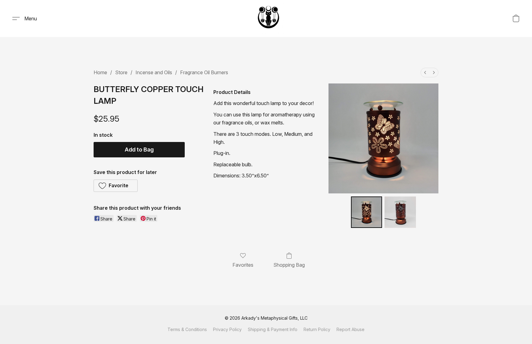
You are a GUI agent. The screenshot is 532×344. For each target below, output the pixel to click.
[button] (268, 18)
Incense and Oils (153, 72)
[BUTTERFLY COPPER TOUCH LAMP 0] (366, 212)
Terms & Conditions (187, 329)
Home (100, 72)
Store (121, 72)
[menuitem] (425, 72)
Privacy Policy (227, 329)
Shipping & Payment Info (272, 329)
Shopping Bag (289, 265)
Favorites (242, 265)
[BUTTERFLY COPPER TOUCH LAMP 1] (400, 212)
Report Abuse (351, 329)
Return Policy (317, 329)
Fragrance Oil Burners (204, 72)
